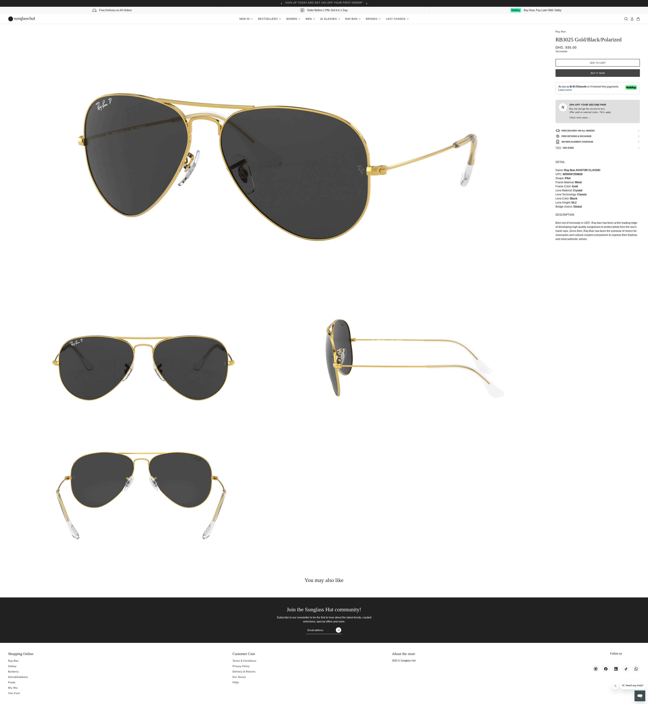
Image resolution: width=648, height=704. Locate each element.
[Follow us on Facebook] (606, 669)
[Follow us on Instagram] (595, 669)
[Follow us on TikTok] (626, 669)
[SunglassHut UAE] (21, 18)
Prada (11, 682)
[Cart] (638, 19)
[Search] (626, 19)
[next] (366, 3)
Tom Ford (14, 693)
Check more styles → (580, 117)
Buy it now (598, 73)
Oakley (12, 666)
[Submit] (338, 630)
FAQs (236, 682)
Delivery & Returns (244, 671)
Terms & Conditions (244, 660)
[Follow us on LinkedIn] (616, 669)
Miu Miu (13, 687)
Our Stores (239, 677)
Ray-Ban (561, 31)
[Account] (632, 19)
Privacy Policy (241, 666)
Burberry (13, 671)
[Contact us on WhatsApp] (636, 669)
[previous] (281, 3)
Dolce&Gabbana (18, 677)
